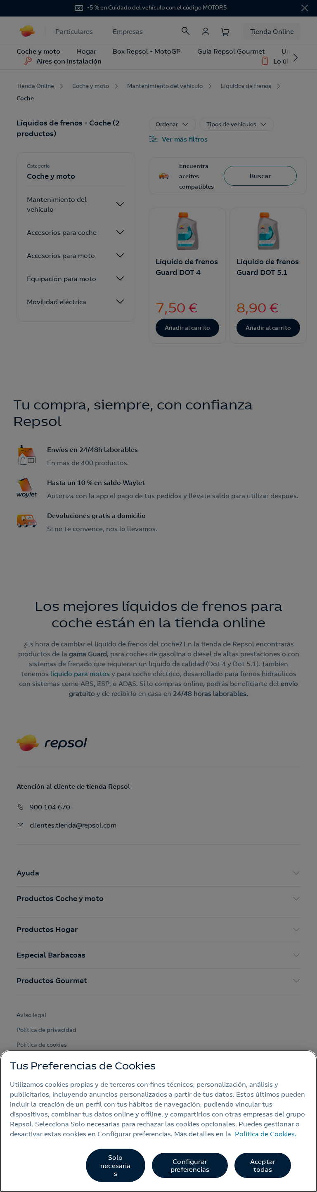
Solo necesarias (115, 1165)
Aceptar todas (262, 1165)
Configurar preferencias (189, 1165)
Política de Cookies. (265, 1134)
